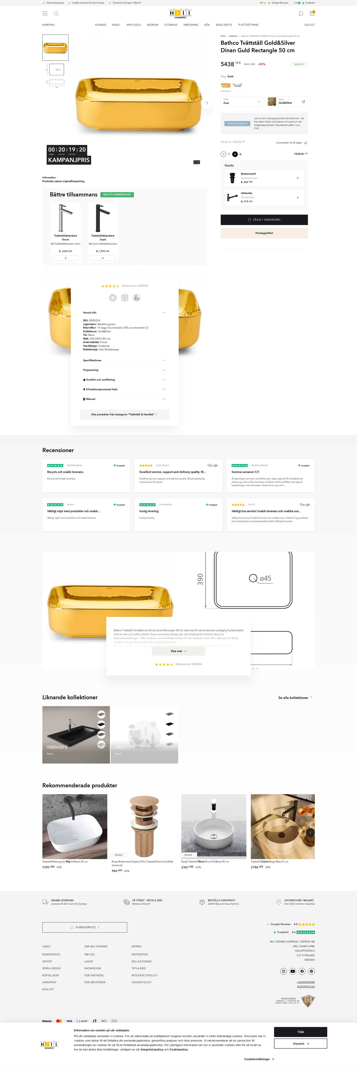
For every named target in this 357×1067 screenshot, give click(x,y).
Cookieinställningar (257, 1059)
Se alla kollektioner (294, 698)
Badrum (233, 36)
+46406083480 (306, 982)
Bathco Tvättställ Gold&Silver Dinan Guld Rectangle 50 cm (270, 36)
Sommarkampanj (55, 3)
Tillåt (301, 1032)
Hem (223, 36)
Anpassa (298, 1043)
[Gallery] (138, 103)
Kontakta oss (306, 987)
